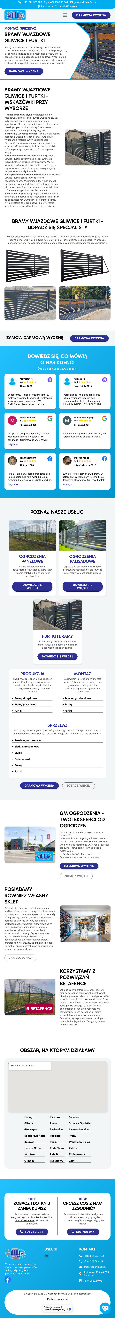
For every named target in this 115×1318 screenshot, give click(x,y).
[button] (64, 15)
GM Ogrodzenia (52, 1293)
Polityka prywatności (57, 1299)
